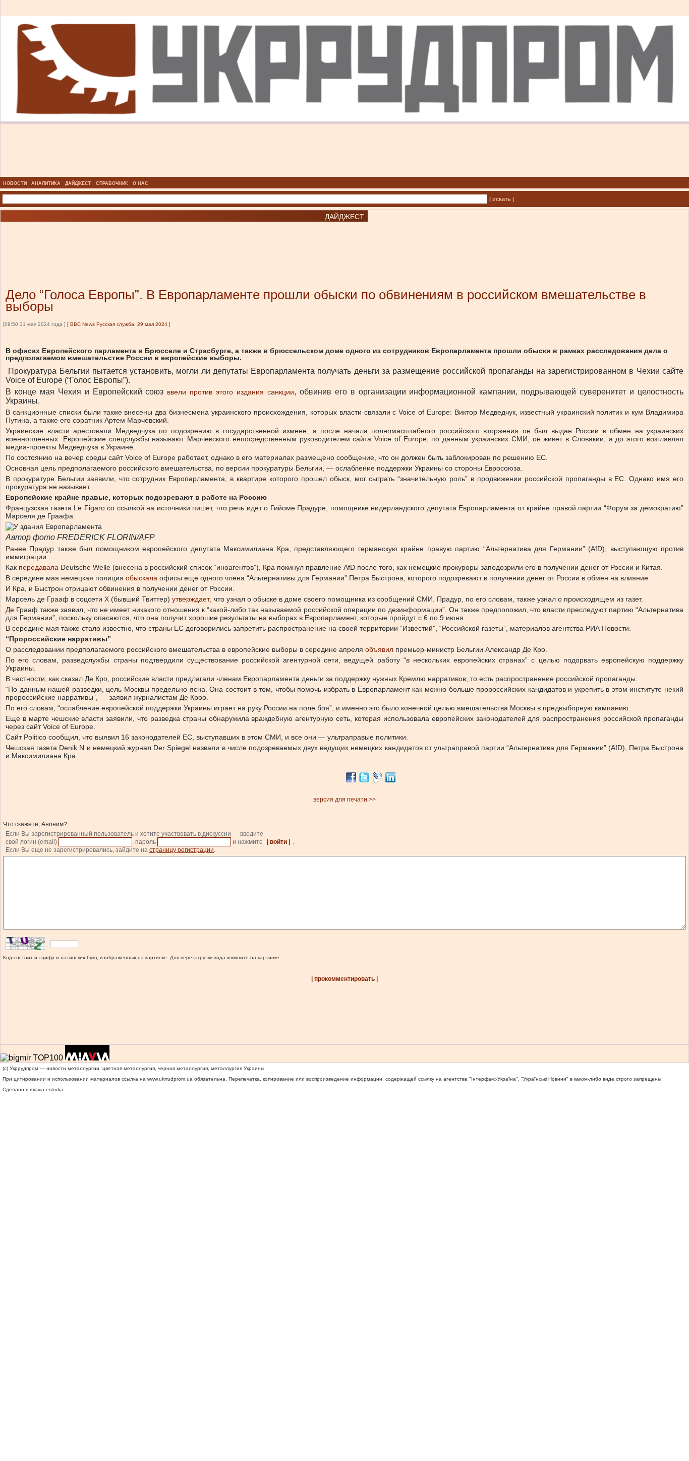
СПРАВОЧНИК (112, 183)
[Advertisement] (121, 240)
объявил (379, 649)
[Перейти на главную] (345, 174)
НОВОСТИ (15, 183)
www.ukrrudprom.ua (170, 1079)
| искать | (501, 199)
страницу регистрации (181, 849)
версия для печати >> (344, 799)
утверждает (191, 599)
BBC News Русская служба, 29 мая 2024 (118, 324)
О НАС (140, 183)
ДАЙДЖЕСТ (78, 183)
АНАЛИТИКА (46, 183)
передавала (39, 567)
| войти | (278, 841)
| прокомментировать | (344, 978)
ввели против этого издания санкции (230, 392)
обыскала (141, 578)
